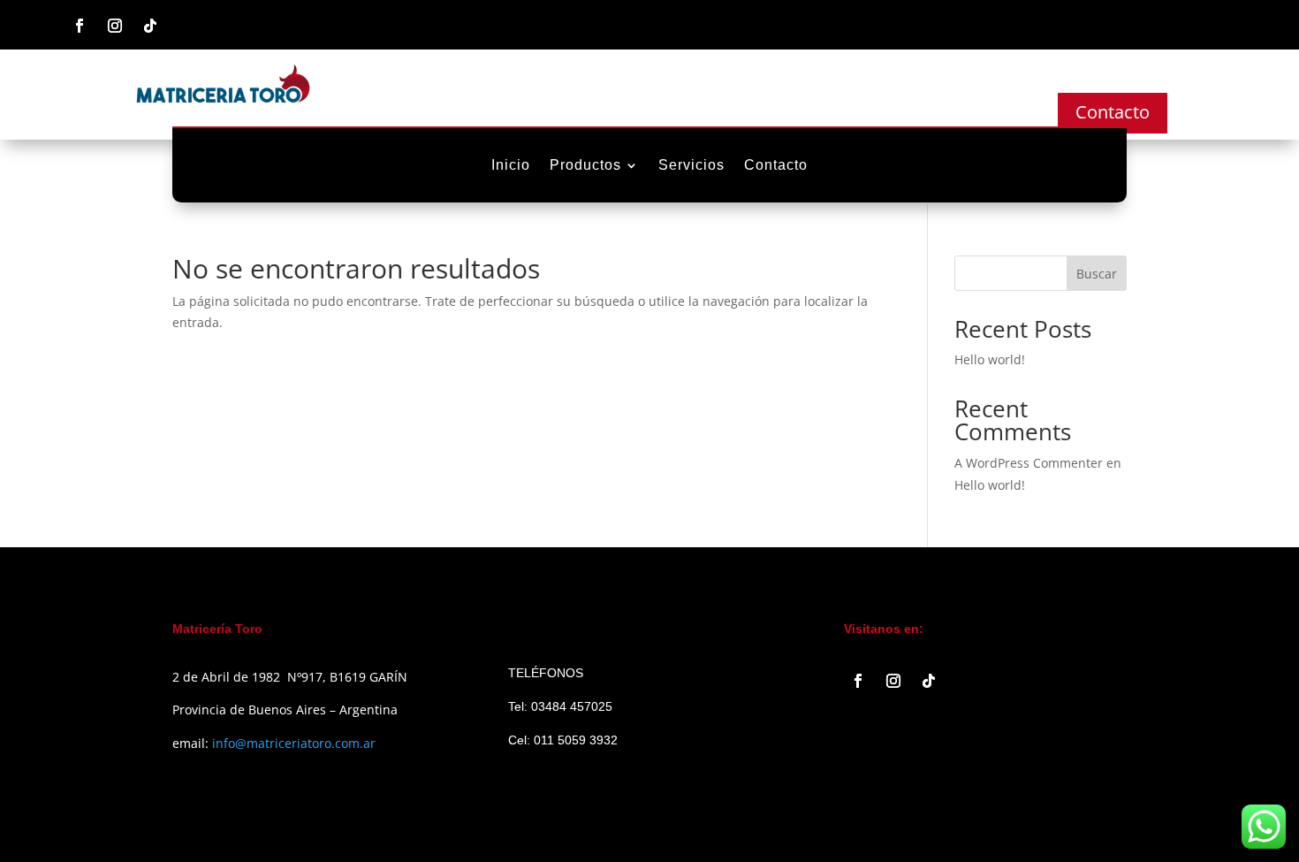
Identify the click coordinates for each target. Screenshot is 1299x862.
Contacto (1112, 112)
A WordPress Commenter (1028, 462)
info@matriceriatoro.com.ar (294, 743)
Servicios (691, 165)
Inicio (510, 165)
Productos (585, 165)
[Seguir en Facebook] (79, 25)
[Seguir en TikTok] (150, 25)
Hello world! (989, 359)
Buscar (1096, 273)
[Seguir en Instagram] (115, 25)
